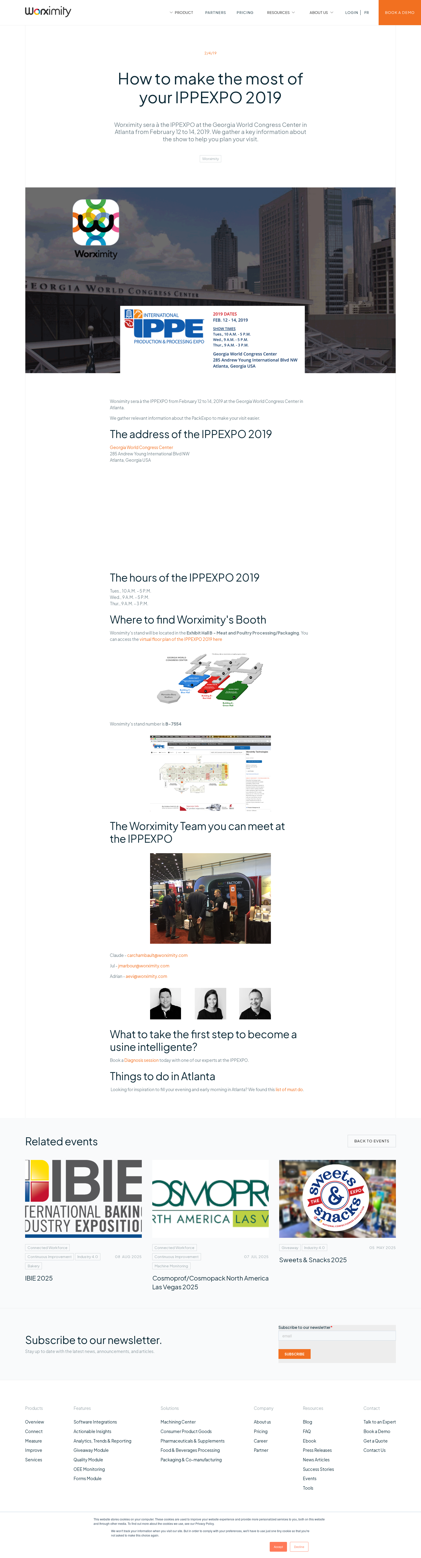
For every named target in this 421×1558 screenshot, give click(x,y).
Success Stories (318, 1469)
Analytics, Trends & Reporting (102, 1441)
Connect (34, 1431)
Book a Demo (377, 1431)
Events (309, 1478)
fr (366, 12)
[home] (48, 12)
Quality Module (88, 1459)
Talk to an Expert (380, 1422)
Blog (307, 1422)
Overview (34, 1422)
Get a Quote (376, 1441)
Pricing (261, 1431)
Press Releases (317, 1450)
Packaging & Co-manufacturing (191, 1459)
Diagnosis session (141, 1060)
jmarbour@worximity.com (143, 965)
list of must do (289, 1089)
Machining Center (178, 1422)
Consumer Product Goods (186, 1431)
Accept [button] (278, 1547)
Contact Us (375, 1450)
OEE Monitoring (89, 1469)
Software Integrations (95, 1422)
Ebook (309, 1441)
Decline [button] (299, 1547)
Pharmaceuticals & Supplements (193, 1441)
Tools (308, 1488)
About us (262, 1422)
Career (261, 1441)
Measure (33, 1441)
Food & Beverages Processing (190, 1450)
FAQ (307, 1431)
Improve (33, 1450)
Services (33, 1459)
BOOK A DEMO (400, 12)
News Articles (316, 1459)
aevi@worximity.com (146, 976)
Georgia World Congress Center (141, 447)
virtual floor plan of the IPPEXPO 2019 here (181, 639)
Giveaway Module (91, 1450)
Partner (261, 1450)
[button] (181, 12)
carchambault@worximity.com (157, 955)
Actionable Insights (92, 1431)
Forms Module (88, 1478)
